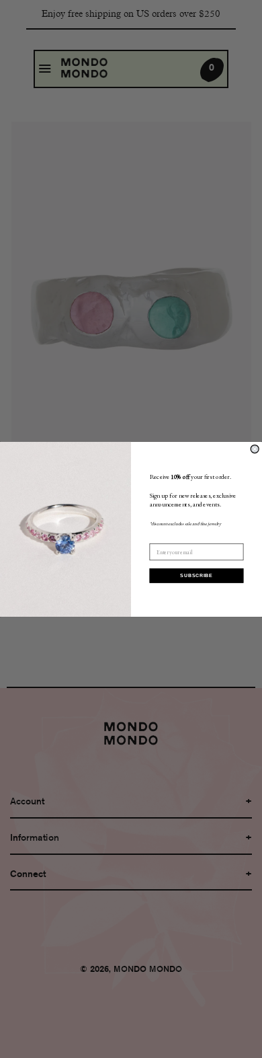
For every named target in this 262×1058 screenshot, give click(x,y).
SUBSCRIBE (196, 575)
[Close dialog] (255, 449)
